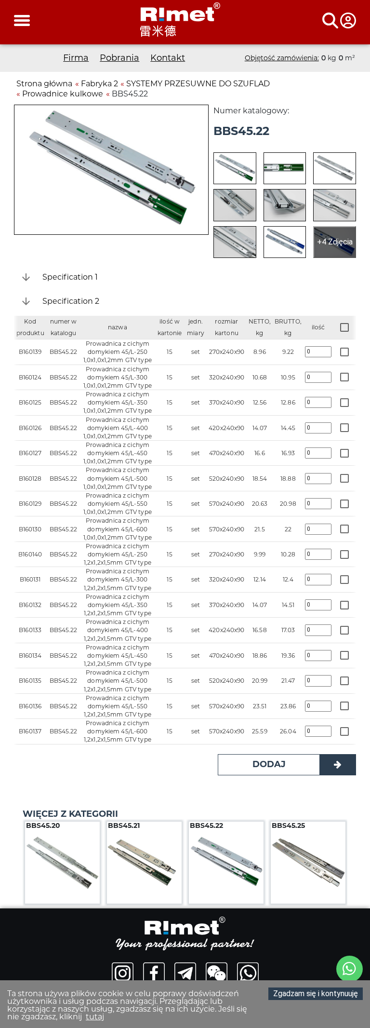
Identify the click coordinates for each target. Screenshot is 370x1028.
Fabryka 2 (99, 83)
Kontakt (167, 58)
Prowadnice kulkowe (62, 93)
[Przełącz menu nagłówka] (339, 20)
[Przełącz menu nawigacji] (22, 20)
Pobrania (119, 58)
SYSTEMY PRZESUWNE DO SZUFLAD (198, 83)
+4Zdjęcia (335, 241)
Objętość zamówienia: (282, 57)
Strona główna (44, 83)
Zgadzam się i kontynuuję (315, 993)
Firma (76, 58)
